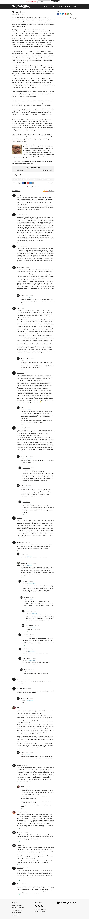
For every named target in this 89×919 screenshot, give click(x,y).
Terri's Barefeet (20, 372)
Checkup (67, 6)
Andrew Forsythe (21, 688)
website (22, 134)
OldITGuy (23, 485)
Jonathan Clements (25, 563)
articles (34, 158)
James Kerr (20, 832)
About (75, 6)
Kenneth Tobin (20, 542)
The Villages (25, 31)
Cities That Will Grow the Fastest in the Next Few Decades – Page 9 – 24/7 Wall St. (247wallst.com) (35, 315)
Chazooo (19, 246)
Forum (45, 6)
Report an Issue (16, 915)
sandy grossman (21, 195)
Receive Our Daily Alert (18, 907)
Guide (52, 6)
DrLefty (19, 812)
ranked (49, 66)
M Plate (19, 845)
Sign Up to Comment (17, 910)
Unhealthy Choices (19, 170)
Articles (59, 6)
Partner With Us (42, 911)
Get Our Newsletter (17, 905)
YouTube (38, 35)
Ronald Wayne (24, 295)
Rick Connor (20, 883)
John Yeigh (20, 867)
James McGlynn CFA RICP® (23, 679)
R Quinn (19, 707)
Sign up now (35, 161)
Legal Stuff (36, 911)
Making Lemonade (47, 170)
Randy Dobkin (24, 554)
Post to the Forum (16, 912)
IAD (18, 308)
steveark (19, 765)
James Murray (20, 267)
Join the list (29, 163)
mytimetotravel (21, 427)
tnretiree (19, 214)
